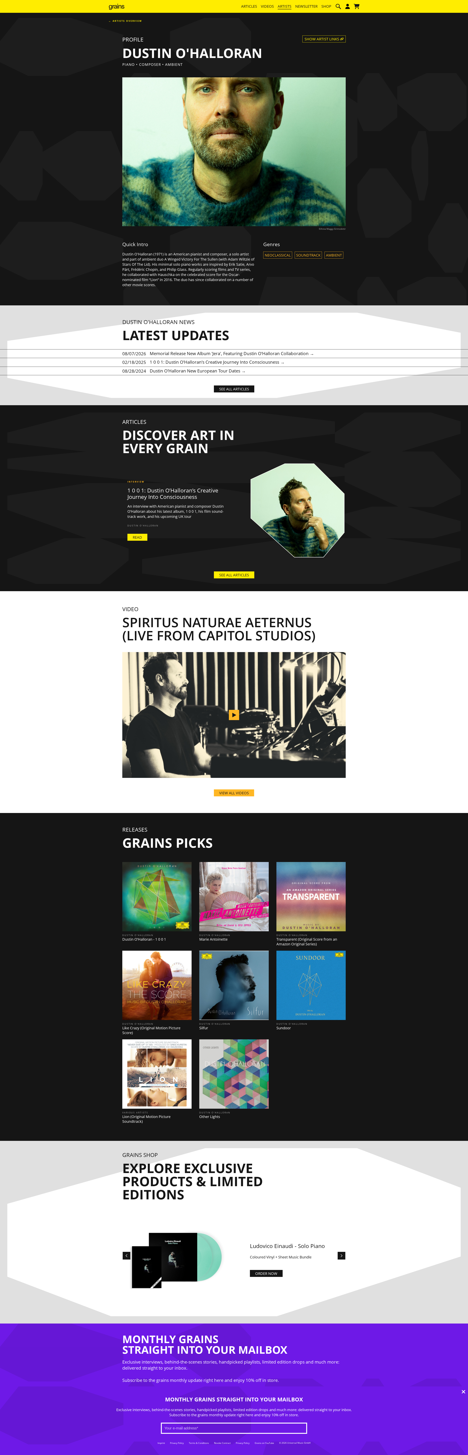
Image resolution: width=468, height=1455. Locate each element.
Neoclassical (278, 255)
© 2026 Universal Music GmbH (295, 1442)
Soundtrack (308, 255)
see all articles (234, 389)
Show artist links (322, 39)
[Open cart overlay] (357, 6)
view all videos (234, 792)
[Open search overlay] (338, 6)
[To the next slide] (341, 1256)
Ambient (334, 255)
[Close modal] (463, 1392)
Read (137, 537)
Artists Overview (127, 21)
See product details (274, 1276)
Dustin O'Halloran (142, 525)
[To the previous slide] (126, 1256)
